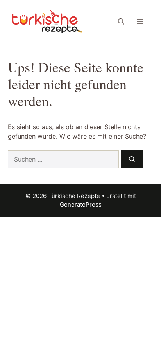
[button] (121, 21)
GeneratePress (81, 204)
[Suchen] (132, 159)
